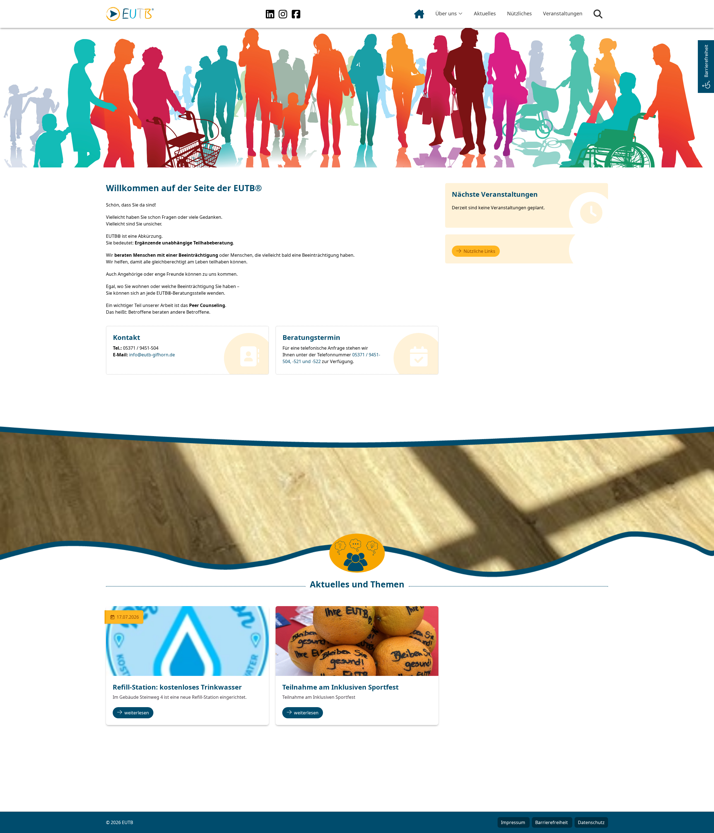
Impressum (513, 822)
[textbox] (250, 250)
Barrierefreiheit (552, 822)
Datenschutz (591, 822)
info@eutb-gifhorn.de (152, 355)
